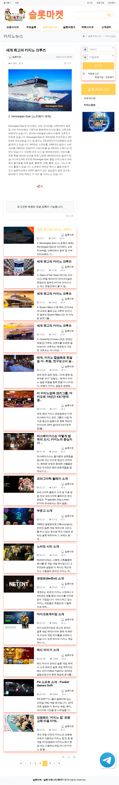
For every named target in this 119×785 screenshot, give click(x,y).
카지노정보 (89, 104)
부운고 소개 (44, 510)
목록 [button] (68, 63)
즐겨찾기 (7, 3)
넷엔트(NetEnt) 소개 (50, 578)
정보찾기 (112, 3)
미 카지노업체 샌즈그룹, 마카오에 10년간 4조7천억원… (54, 396)
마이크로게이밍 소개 (50, 614)
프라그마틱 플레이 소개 (52, 478)
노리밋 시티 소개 (48, 546)
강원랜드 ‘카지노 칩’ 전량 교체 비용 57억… (53, 719)
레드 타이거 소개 (48, 650)
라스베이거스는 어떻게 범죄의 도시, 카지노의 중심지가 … (54, 439)
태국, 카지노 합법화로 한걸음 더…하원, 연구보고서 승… (55, 359)
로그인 (90, 3)
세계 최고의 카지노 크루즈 (54, 261)
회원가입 (100, 3)
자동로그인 (93, 73)
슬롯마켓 (16, 56)
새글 (17, 3)
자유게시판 (89, 98)
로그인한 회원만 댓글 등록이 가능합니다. (40, 206)
